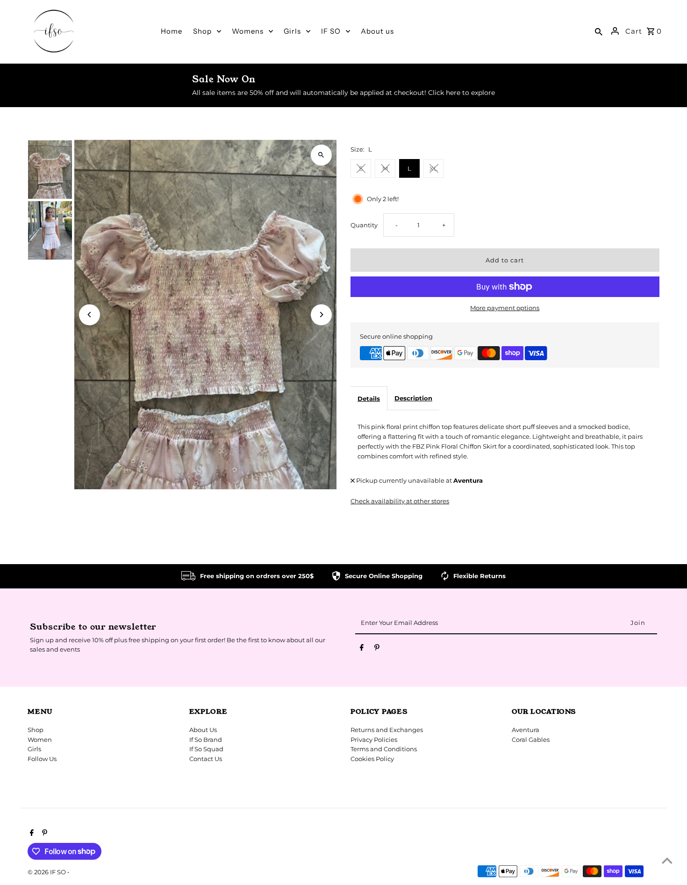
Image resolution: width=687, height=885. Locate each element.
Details (369, 398)
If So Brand (205, 739)
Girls (34, 749)
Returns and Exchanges (387, 729)
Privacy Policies (374, 739)
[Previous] (89, 314)
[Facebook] (362, 649)
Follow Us (42, 758)
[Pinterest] (376, 649)
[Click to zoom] (321, 155)
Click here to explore (461, 92)
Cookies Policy (372, 758)
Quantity (364, 225)
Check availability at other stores (400, 501)
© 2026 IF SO (47, 872)
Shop (35, 729)
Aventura (525, 729)
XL (433, 168)
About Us (203, 729)
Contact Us (205, 758)
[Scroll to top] (667, 860)
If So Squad (206, 749)
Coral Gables (531, 739)
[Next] (321, 314)
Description (413, 398)
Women (40, 739)
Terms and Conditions (384, 749)
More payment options (504, 308)
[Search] (599, 31)
